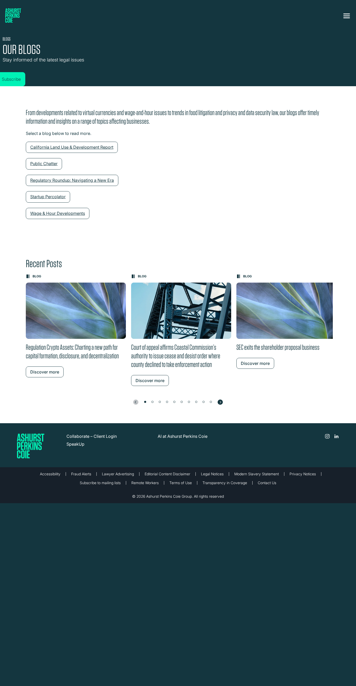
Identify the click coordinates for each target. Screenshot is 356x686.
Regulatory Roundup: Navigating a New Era (72, 184)
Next (220, 406)
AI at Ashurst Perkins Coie (182, 440)
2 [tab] (152, 406)
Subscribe (16, 74)
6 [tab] (182, 406)
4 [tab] (167, 406)
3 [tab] (160, 406)
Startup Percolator (48, 200)
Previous (135, 406)
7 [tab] (189, 406)
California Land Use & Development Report (71, 151)
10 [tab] (211, 406)
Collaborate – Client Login (91, 440)
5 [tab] (174, 406)
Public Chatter (44, 167)
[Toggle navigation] (346, 15)
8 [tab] (196, 406)
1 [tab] (145, 406)
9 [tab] (203, 406)
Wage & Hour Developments (57, 217)
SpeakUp (75, 448)
